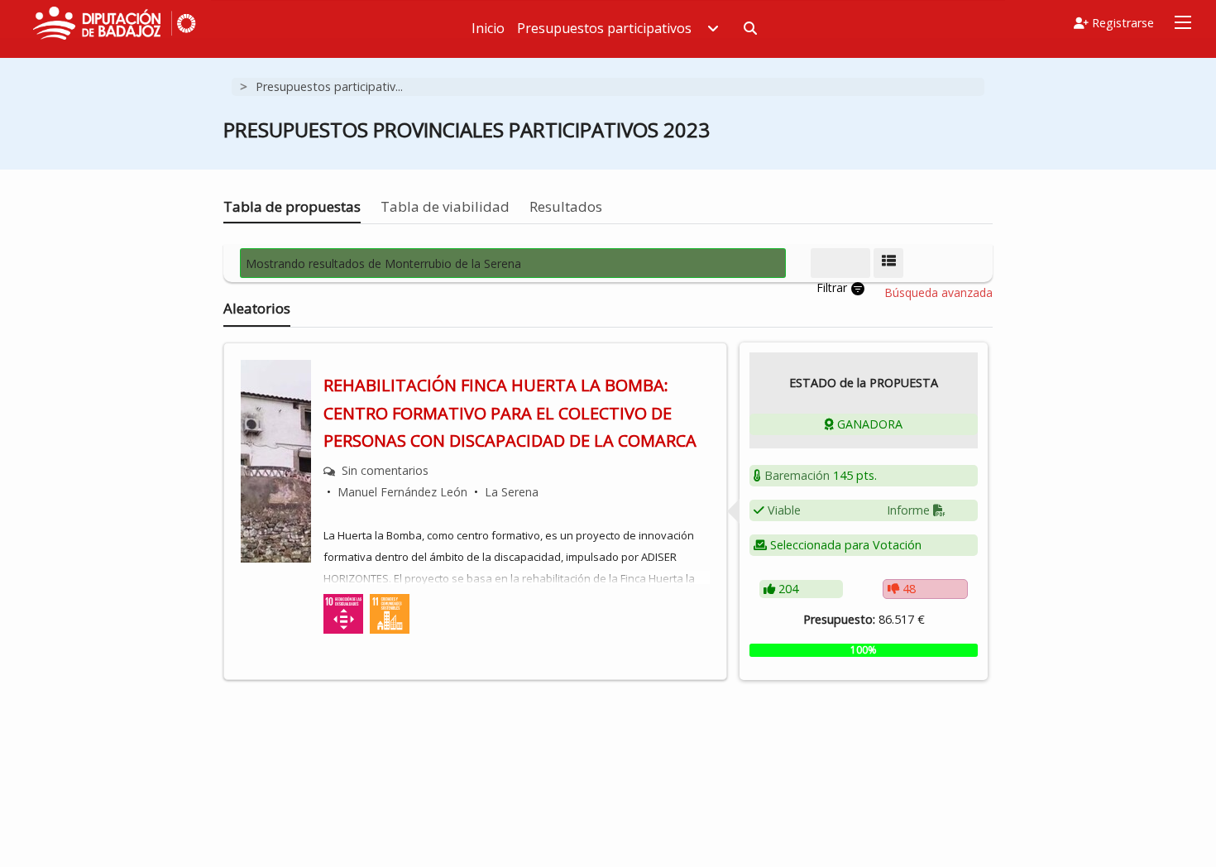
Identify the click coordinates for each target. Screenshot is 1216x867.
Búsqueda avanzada (938, 293)
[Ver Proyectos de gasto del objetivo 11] (389, 612)
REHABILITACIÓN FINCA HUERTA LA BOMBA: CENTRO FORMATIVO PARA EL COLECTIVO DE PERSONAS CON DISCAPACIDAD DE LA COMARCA (510, 413)
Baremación (797, 475)
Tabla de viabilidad (445, 206)
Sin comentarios (385, 470)
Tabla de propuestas (292, 206)
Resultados (565, 206)
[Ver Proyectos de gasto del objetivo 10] (343, 612)
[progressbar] (863, 650)
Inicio (488, 28)
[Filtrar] (840, 263)
